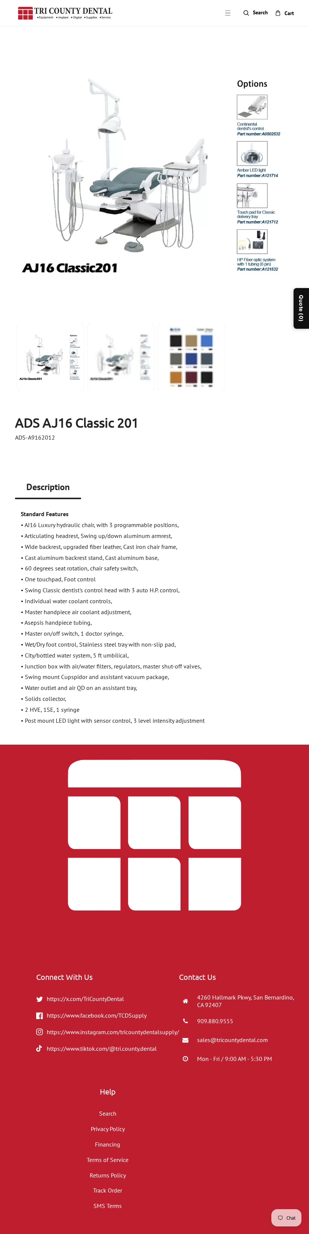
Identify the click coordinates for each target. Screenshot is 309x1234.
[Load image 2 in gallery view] (121, 357)
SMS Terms (107, 1205)
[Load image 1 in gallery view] (50, 357)
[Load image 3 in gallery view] (191, 357)
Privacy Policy (108, 1129)
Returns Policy (108, 1175)
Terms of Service (107, 1159)
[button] (227, 13)
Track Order (107, 1190)
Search (107, 1113)
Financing (107, 1144)
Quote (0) (301, 308)
